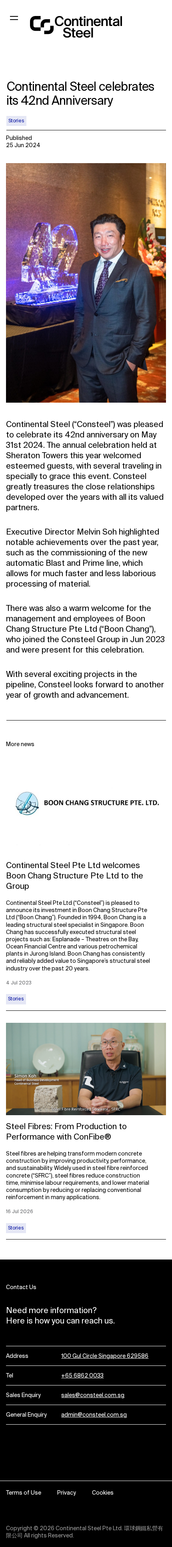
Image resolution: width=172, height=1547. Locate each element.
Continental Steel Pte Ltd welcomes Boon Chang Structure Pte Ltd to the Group (74, 875)
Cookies (103, 1492)
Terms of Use (23, 1492)
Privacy (66, 1492)
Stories (16, 121)
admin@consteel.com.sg (94, 1414)
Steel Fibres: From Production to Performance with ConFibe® (66, 1131)
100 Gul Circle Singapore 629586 (104, 1355)
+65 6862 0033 (82, 1375)
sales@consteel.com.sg (92, 1395)
